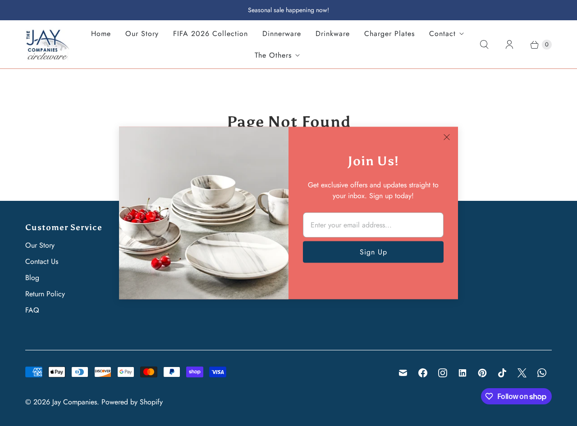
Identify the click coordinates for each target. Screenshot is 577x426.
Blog (32, 277)
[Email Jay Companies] (403, 373)
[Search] (484, 44)
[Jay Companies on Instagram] (443, 373)
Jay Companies (74, 402)
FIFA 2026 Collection (210, 33)
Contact (442, 33)
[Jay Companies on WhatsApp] (542, 373)
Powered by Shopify (132, 402)
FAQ (32, 310)
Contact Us (41, 261)
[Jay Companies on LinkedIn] (462, 373)
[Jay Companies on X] (522, 373)
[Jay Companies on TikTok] (502, 373)
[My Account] (509, 44)
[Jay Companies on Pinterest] (482, 373)
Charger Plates (389, 33)
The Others (273, 55)
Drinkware (333, 33)
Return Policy (45, 294)
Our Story (142, 33)
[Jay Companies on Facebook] (423, 373)
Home (101, 33)
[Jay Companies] (47, 44)
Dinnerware (281, 33)
